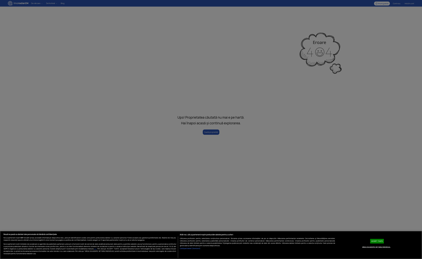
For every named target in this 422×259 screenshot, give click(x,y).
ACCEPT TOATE (377, 241)
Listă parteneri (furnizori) (190, 248)
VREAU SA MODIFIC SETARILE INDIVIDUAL (376, 247)
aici (95, 249)
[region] (211, 245)
